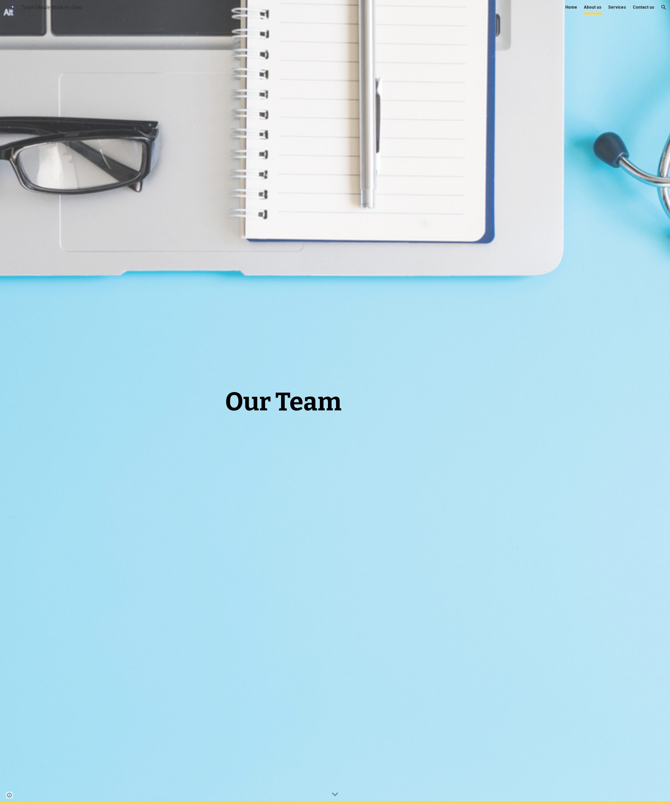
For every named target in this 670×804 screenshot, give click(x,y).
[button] (663, 7)
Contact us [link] (643, 7)
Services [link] (617, 7)
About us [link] (592, 7)
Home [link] (571, 7)
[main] (283, 402)
